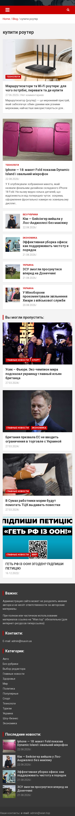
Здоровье (9, 678)
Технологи (13, 76)
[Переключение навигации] (7, 10)
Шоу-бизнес (10, 718)
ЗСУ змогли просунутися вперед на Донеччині (42, 271)
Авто (6, 659)
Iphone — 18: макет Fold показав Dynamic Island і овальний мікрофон (42, 743)
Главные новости (18, 360)
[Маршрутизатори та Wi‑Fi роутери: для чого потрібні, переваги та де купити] (37, 60)
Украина (28, 265)
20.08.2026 (29, 305)
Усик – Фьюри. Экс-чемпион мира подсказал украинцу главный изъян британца (33, 373)
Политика (9, 688)
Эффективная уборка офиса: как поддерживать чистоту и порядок (45, 246)
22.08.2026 (11, 178)
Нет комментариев (32, 95)
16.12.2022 (11, 573)
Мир (34, 554)
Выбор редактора (14, 668)
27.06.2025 (11, 95)
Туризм (7, 708)
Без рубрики (30, 214)
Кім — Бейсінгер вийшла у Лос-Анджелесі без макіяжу (45, 221)
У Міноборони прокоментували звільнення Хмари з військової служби (45, 296)
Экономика (30, 238)
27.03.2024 (11, 382)
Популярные (10, 693)
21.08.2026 (29, 254)
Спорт (36, 360)
